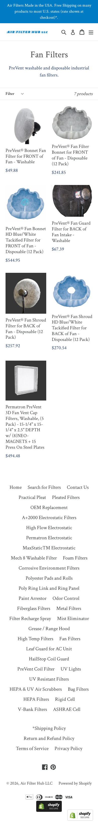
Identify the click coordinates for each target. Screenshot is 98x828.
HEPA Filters (36, 699)
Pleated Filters (66, 497)
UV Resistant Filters (49, 679)
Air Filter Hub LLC (36, 783)
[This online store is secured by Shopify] (49, 810)
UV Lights (71, 669)
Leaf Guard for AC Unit (49, 649)
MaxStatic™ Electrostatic (49, 548)
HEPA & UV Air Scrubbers (36, 689)
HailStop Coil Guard (49, 659)
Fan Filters (69, 638)
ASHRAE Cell (66, 709)
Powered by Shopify (75, 783)
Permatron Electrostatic (49, 538)
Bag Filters (78, 689)
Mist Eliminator (73, 618)
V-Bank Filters (32, 709)
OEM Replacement (49, 507)
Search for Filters (44, 487)
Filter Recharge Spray (30, 618)
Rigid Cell (65, 699)
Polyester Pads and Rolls (49, 578)
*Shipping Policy (49, 728)
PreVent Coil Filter (36, 669)
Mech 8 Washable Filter (34, 558)
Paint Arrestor (32, 598)
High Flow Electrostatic (49, 527)
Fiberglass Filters (33, 608)
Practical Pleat (32, 497)
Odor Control (66, 598)
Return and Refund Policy (49, 738)
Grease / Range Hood (49, 628)
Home (16, 487)
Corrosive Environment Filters (49, 568)
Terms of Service (32, 748)
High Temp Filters (35, 638)
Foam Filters (75, 558)
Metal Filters (68, 608)
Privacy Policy (68, 748)
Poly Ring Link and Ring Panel (49, 588)
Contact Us (78, 487)
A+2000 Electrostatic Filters (49, 517)
